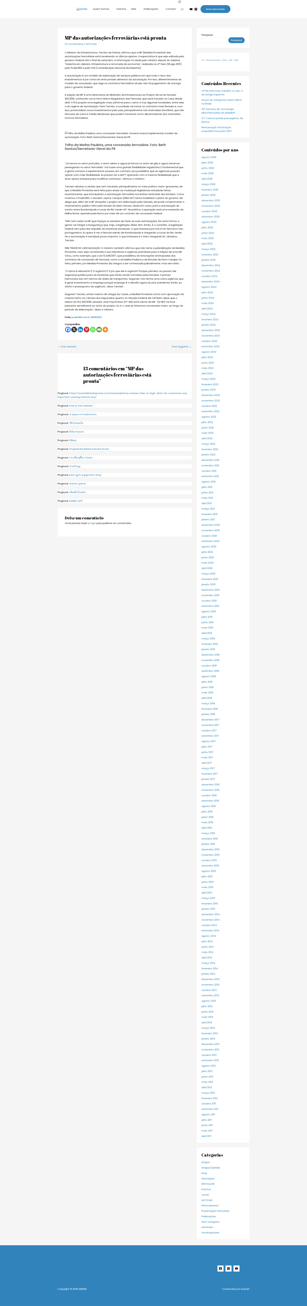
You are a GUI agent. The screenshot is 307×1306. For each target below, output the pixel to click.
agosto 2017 (208, 741)
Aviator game (77, 483)
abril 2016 (206, 827)
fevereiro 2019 (209, 644)
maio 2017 (207, 757)
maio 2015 (207, 887)
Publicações (151, 9)
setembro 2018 (210, 671)
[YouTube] (236, 1268)
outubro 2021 (208, 471)
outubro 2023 (209, 341)
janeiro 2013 (208, 1038)
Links (133, 9)
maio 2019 (207, 627)
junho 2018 (207, 687)
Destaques (208, 1178)
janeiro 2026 (208, 195)
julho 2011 (206, 1120)
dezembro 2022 (210, 395)
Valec (236, 60)
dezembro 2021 (210, 460)
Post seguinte (182, 346)
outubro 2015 (209, 860)
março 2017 (208, 768)
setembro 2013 (210, 995)
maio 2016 (207, 822)
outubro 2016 (209, 795)
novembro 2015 (210, 855)
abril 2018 (206, 698)
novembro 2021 (210, 465)
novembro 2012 (210, 1049)
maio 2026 (207, 173)
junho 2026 (207, 168)
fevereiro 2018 (209, 709)
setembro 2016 (210, 800)
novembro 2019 (210, 595)
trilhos (224, 60)
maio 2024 (207, 303)
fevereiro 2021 (209, 514)
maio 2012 (207, 1082)
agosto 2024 (208, 287)
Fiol (202, 60)
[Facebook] (68, 329)
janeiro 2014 (208, 973)
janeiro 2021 (208, 519)
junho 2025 (207, 233)
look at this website (81, 405)
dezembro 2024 (210, 265)
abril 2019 (206, 633)
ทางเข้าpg (74, 466)
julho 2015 (207, 876)
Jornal (205, 1194)
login (93, 523)
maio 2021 (207, 497)
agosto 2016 (208, 806)
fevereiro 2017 (209, 773)
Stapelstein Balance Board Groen (89, 449)
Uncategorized (210, 1232)
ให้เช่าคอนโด (76, 423)
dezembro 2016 (210, 784)
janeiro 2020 (208, 584)
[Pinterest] (86, 329)
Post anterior (67, 346)
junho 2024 (207, 297)
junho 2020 (207, 557)
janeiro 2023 (208, 389)
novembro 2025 (210, 206)
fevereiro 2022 (209, 449)
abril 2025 (207, 243)
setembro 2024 (210, 281)
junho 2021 (207, 492)
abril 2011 (206, 1136)
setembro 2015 (210, 865)
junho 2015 (207, 882)
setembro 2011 (209, 1109)
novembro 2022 (210, 400)
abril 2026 (207, 178)
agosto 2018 (208, 676)
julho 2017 (207, 746)
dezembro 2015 (210, 849)
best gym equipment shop (85, 475)
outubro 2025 (209, 211)
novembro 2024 (210, 270)
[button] (215, 9)
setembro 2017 (210, 735)
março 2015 (208, 898)
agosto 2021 (208, 481)
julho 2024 (207, 292)
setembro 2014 (210, 930)
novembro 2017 (210, 725)
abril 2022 (206, 438)
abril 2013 (206, 1022)
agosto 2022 (208, 416)
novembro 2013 (210, 984)
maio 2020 (207, 562)
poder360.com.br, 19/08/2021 (86, 317)
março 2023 (208, 379)
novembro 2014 (210, 919)
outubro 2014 (209, 925)
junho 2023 (207, 362)
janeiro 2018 (208, 714)
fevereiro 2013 (209, 1033)
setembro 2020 (210, 541)
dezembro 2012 (210, 1044)
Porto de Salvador (213, 60)
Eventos (121, 9)
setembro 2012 (210, 1060)
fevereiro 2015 (209, 903)
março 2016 (208, 833)
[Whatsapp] (93, 329)
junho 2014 (207, 946)
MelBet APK (76, 501)
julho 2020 (207, 552)
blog (204, 1173)
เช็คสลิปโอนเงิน (77, 492)
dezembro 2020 (210, 525)
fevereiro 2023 (209, 384)
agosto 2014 (208, 936)
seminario (207, 1227)
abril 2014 (206, 957)
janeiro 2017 (208, 779)
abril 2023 (207, 373)
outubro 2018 (209, 665)
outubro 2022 (209, 406)
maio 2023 (207, 368)
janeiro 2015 (208, 909)
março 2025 (208, 249)
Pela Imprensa (209, 1205)
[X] (74, 329)
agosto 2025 (208, 222)
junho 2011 (207, 1125)
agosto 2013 (208, 1000)
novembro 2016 (210, 790)
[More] (105, 329)
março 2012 (208, 1092)
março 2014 (208, 963)
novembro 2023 (210, 335)
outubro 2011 (208, 1103)
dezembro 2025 (210, 200)
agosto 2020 (208, 546)
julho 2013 (207, 1006)
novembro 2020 (210, 530)
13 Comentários (74, 44)
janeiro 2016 (208, 844)
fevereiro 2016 (209, 838)
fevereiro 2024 (209, 319)
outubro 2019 (209, 600)
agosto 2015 (208, 871)
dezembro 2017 (210, 719)
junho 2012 (207, 1076)
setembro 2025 (210, 216)
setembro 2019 (210, 606)
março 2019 (208, 638)
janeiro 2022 (208, 454)
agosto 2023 (208, 352)
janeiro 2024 (208, 324)
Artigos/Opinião (210, 1167)
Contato (171, 9)
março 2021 (208, 508)
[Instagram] (195, 9)
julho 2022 (207, 422)
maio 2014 (207, 952)
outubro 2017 (209, 730)
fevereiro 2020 (209, 579)
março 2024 (208, 314)
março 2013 (208, 1028)
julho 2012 (206, 1071)
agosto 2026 (208, 157)
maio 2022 (207, 433)
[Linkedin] (80, 329)
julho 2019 (207, 617)
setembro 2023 (210, 346)
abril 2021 (206, 503)
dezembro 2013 (210, 979)
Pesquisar (207, 35)
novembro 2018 (210, 660)
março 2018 (208, 703)
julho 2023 (207, 357)
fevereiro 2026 (209, 189)
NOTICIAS (91, 44)
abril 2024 (207, 308)
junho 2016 (207, 817)
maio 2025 (207, 238)
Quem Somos (101, 9)
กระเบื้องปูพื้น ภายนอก (81, 457)
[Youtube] (191, 9)
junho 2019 (207, 622)
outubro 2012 (208, 1055)
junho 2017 (207, 752)
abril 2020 (207, 568)
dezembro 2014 (210, 914)
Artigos (205, 1162)
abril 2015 (206, 892)
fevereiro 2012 (209, 1098)
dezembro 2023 (210, 330)
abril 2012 (206, 1087)
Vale (230, 60)
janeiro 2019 (208, 649)
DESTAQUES (208, 1183)
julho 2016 (207, 811)
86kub (72, 440)
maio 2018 (207, 692)
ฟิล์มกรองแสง (76, 431)
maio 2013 (207, 1017)
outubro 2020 (209, 535)
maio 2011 (207, 1130)
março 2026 (208, 184)
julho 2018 (207, 681)
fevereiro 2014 (209, 968)
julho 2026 (207, 162)
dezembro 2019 (210, 589)
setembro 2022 (210, 411)
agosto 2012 (208, 1065)
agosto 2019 (208, 611)
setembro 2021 (210, 476)
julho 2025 (207, 227)
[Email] (99, 329)
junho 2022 (207, 427)
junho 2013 (207, 1011)
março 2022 (208, 443)
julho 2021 (206, 487)
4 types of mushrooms (83, 414)
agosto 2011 (208, 1114)
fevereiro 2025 (209, 254)
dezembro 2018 (210, 654)
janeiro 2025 (208, 260)
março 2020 (208, 573)
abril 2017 (206, 763)
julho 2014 (207, 941)
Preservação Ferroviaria (215, 1211)
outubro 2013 (209, 990)
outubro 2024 (209, 276)
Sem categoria (210, 1221)
